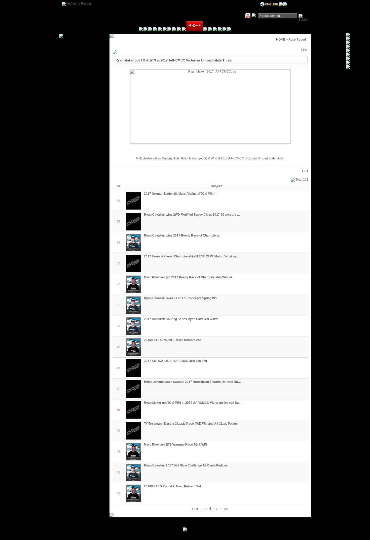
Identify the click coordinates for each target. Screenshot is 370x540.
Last (225, 509)
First (195, 509)
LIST (304, 50)
